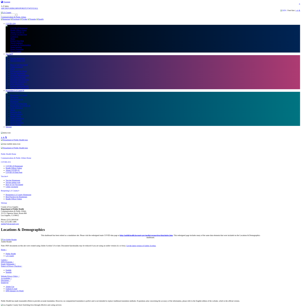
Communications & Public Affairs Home (16, 158)
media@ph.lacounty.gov (10, 224)
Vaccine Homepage (17, 58)
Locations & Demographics (20, 45)
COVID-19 (10, 24)
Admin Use (10, 287)
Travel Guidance (16, 43)
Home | (4, 250)
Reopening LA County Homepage (18, 195)
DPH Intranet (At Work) (15, 291)
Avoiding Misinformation (19, 75)
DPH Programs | (7, 262)
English (8, 270)
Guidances (14, 37)
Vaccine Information (17, 73)
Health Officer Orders (18, 30)
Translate (6, 2)
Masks (12, 39)
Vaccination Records (18, 78)
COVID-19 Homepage (19, 28)
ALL (36, 8)
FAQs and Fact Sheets (18, 71)
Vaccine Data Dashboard (19, 88)
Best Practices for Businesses (16, 197)
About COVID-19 (17, 32)
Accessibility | (6, 278)
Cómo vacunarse (16, 67)
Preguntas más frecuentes (19, 80)
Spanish (9, 272)
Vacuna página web (17, 61)
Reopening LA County (14, 91)
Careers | (4, 260)
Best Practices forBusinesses (16, 100)
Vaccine (9, 54)
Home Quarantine (17, 49)
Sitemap (9, 127)
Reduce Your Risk (17, 41)
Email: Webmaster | (8, 264)
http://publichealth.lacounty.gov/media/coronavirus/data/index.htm (146, 235)
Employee (4, 283)
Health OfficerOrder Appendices (17, 117)
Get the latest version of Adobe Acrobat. (141, 246)
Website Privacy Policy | (10, 276)
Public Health (11, 254)
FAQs (12, 69)
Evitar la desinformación (19, 86)
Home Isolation (16, 47)
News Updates (15, 51)
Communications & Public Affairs (13, 17)
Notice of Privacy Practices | (11, 266)
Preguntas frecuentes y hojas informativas (18, 83)
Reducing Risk (15, 112)
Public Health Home (8, 154)
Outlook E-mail (11, 289)
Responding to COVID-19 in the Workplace (20, 107)
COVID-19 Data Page (18, 34)
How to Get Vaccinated (19, 65)
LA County (10, 256)
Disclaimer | (5, 280)
